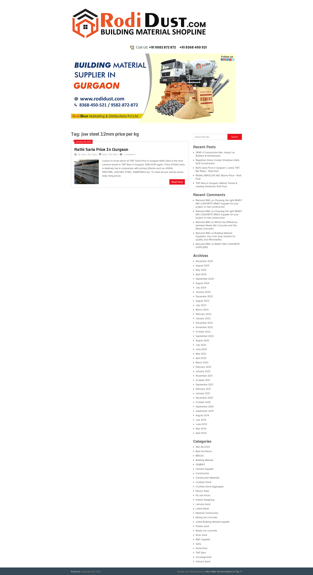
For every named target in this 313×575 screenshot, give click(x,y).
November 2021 (204, 375)
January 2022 (203, 371)
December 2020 (204, 397)
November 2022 (204, 327)
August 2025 (202, 265)
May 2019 (201, 428)
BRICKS (200, 455)
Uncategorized (203, 557)
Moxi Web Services (216, 571)
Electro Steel (202, 490)
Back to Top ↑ (234, 571)
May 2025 (201, 269)
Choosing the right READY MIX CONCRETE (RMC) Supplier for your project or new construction (219, 203)
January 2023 (203, 318)
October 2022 (203, 331)
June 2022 (201, 349)
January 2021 (203, 393)
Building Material (204, 460)
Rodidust (75, 571)
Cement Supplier (204, 468)
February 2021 (203, 388)
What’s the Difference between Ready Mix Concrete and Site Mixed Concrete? (216, 225)
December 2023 (204, 296)
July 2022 (201, 344)
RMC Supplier (203, 539)
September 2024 (205, 278)
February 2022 (203, 366)
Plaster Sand (202, 526)
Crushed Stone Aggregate (210, 486)
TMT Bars (113, 154)
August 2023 (202, 300)
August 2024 (202, 283)
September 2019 (205, 411)
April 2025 (201, 274)
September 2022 (205, 336)
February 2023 (203, 314)
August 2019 (202, 415)
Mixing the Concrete (206, 517)
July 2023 (201, 305)
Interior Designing (205, 499)
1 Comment (129, 154)
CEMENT (200, 464)
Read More (177, 182)
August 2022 (202, 340)
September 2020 (205, 406)
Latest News (202, 508)
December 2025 (204, 261)
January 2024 (203, 292)
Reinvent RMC (203, 200)
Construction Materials (207, 477)
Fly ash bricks (203, 495)
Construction (202, 473)
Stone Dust (201, 548)
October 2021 (203, 380)
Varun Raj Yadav (89, 154)
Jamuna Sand (203, 504)
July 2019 (201, 419)
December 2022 (204, 322)
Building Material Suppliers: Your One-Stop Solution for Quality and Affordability (215, 236)
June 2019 (201, 424)
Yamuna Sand (203, 561)
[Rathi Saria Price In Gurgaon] (86, 171)
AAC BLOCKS (203, 446)
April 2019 (201, 433)
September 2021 (204, 384)
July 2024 (201, 287)
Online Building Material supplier (213, 521)
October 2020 (203, 402)
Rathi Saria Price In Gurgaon (101, 149)
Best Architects (204, 451)
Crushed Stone (203, 482)
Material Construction (207, 513)
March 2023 (202, 309)
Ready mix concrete (206, 530)
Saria (104, 154)
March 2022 (202, 362)
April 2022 (201, 358)
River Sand (201, 535)
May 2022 (201, 353)
